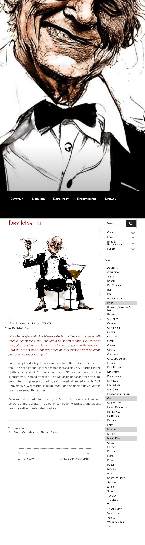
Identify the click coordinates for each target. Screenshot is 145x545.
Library (110, 199)
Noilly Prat (49, 432)
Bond (17, 432)
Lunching (38, 199)
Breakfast (61, 199)
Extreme (16, 199)
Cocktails (20, 428)
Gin (24, 432)
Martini (34, 432)
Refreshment (86, 199)
